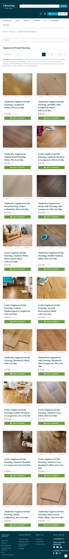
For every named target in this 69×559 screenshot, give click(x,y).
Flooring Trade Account (6, 549)
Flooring (12, 32)
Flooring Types (23, 539)
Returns (4, 543)
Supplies (6, 25)
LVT (45, 20)
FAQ (2, 552)
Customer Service (5, 535)
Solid (17, 20)
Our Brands (39, 541)
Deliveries (4, 540)
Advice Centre (24, 535)
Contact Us (39, 539)
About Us (39, 535)
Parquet (26, 20)
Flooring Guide (23, 541)
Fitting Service (6, 545)
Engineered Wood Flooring (26, 32)
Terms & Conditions (7, 555)
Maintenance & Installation (24, 545)
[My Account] (45, 13)
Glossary (21, 548)
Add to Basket (19, 118)
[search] (40, 6)
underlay (16, 64)
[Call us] (40, 13)
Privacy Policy (40, 544)
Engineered (7, 20)
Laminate (37, 20)
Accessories (54, 20)
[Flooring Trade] (9, 6)
